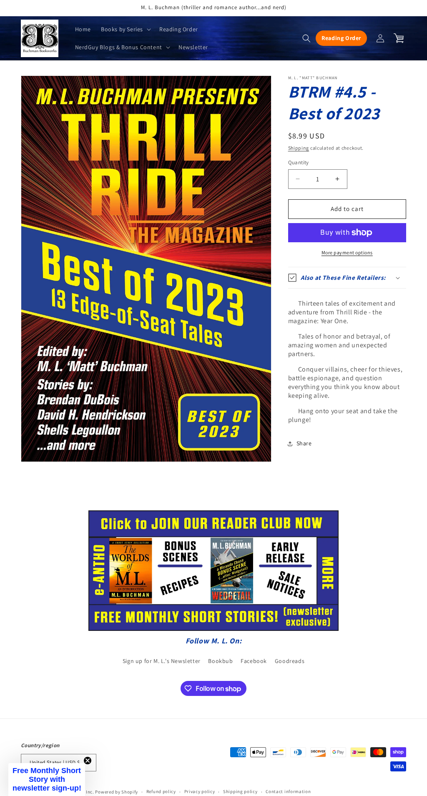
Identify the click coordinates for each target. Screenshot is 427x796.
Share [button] (304, 443)
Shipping (298, 148)
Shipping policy (240, 791)
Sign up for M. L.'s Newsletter (162, 661)
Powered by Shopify (116, 792)
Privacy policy (199, 791)
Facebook (254, 661)
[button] (125, 29)
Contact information (288, 791)
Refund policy (161, 791)
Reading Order (341, 38)
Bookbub (220, 661)
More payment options (347, 252)
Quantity (298, 162)
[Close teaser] (87, 760)
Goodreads (289, 661)
